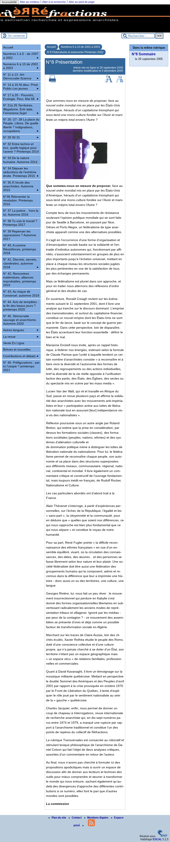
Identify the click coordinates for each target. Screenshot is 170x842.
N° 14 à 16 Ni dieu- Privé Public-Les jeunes (20, 86)
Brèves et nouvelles (17, 349)
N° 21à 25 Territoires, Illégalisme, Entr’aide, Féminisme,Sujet (18, 109)
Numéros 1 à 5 (20, 55)
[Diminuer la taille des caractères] (119, 81)
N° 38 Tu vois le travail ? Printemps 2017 (20, 222)
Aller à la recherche (54, 2)
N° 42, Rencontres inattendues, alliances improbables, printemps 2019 (19, 279)
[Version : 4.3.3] (162, 836)
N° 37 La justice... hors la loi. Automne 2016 (20, 212)
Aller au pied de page (82, 2)
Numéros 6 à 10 (80, 46)
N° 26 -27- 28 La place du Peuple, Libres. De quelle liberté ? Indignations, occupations (21, 125)
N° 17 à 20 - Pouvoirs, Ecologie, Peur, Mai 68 (19, 97)
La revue (9, 336)
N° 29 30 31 (11, 137)
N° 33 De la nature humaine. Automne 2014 (20, 159)
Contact (77, 817)
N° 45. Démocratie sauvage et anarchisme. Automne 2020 (20, 320)
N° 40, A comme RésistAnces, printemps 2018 (19, 249)
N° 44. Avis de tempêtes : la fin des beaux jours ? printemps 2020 (21, 305)
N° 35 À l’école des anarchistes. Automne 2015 (18, 186)
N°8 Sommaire (144, 54)
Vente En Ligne (13, 343)
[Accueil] (85, 31)
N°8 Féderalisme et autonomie (75, 52)
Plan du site (59, 817)
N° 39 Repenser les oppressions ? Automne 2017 (19, 235)
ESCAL (157, 839)
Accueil (51, 46)
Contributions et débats (19, 356)
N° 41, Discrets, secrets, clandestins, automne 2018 (20, 263)
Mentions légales (98, 817)
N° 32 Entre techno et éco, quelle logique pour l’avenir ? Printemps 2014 (21, 147)
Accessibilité (9, 2)
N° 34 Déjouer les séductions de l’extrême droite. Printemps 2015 (19, 172)
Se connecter (16, 35)
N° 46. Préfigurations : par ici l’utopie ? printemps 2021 (21, 366)
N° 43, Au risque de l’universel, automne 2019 (21, 293)
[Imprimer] (52, 81)
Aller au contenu (29, 2)
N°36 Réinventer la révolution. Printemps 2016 (18, 200)
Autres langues (13, 330)
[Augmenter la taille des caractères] (108, 81)
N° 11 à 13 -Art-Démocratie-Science (17, 76)
